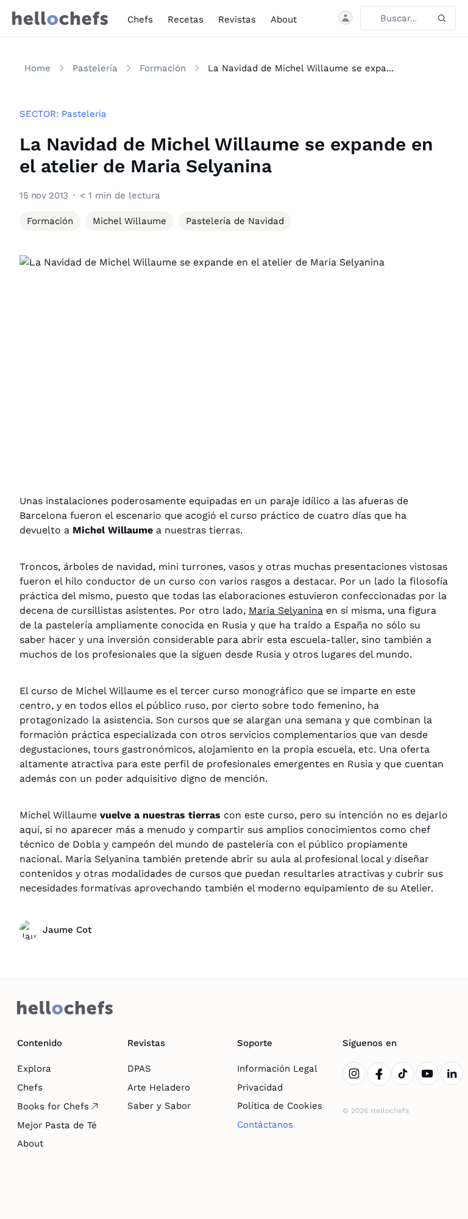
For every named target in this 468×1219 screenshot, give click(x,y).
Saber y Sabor (159, 1105)
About (284, 19)
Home (37, 68)
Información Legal (277, 1068)
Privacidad (260, 1087)
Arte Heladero (158, 1087)
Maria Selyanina (286, 610)
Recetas (186, 19)
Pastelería (95, 68)
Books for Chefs (53, 1106)
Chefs (140, 19)
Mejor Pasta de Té (57, 1125)
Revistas (237, 19)
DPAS (139, 1068)
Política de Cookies (279, 1105)
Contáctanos (265, 1124)
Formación (163, 68)
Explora (34, 1068)
